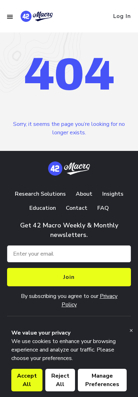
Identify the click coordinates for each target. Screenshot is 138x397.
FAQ (103, 208)
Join (69, 277)
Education (42, 208)
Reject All (60, 380)
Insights (112, 194)
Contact (76, 208)
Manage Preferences (102, 380)
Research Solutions (40, 194)
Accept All (27, 380)
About (84, 194)
